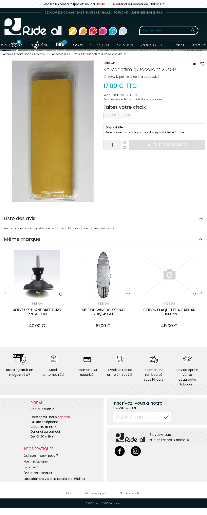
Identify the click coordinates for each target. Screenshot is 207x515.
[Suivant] (202, 293)
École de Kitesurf (37, 472)
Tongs (77, 45)
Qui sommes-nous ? (40, 455)
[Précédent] (5, 293)
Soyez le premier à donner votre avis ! (133, 76)
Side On (37, 303)
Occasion (99, 45)
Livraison (31, 467)
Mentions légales (96, 493)
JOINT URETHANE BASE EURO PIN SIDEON (37, 312)
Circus (199, 45)
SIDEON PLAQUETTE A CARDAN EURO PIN (169, 312)
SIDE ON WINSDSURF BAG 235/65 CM (103, 312)
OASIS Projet (92, 503)
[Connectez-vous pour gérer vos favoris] (202, 64)
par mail (64, 417)
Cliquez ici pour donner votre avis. (91, 228)
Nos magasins (35, 461)
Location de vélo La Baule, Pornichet (54, 478)
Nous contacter (130, 493)
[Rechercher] (193, 30)
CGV (69, 493)
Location (124, 45)
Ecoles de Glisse (154, 45)
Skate (181, 45)
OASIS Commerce (111, 503)
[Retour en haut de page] (199, 503)
